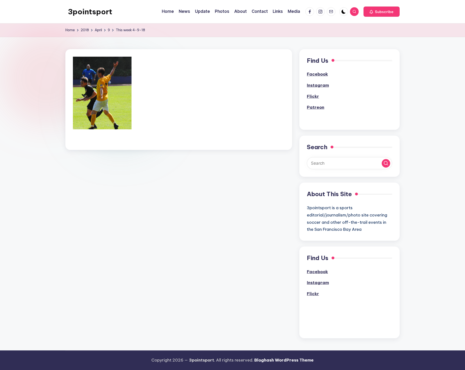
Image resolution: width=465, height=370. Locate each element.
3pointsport (90, 11)
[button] (382, 12)
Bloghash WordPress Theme (284, 360)
